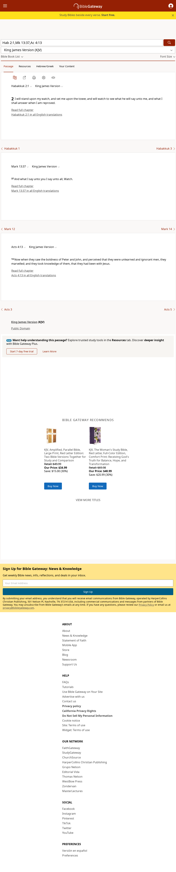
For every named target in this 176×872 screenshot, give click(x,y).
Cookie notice (71, 720)
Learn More (49, 351)
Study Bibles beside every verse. (87, 15)
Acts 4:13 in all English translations (33, 275)
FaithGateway (71, 748)
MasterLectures (72, 791)
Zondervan (69, 786)
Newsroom (69, 659)
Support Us (69, 664)
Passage (8, 66)
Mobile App (69, 645)
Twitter (67, 828)
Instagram (69, 813)
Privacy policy (71, 706)
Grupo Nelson (71, 767)
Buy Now (53, 486)
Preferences (70, 855)
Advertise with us (73, 696)
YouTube (67, 833)
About (66, 631)
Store (65, 650)
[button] (170, 5)
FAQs (65, 682)
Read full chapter (22, 110)
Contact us (69, 701)
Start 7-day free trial (22, 351)
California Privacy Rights (79, 711)
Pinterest (68, 818)
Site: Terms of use (73, 725)
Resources (25, 66)
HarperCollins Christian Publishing (84, 762)
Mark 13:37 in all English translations (35, 191)
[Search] (169, 42)
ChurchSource (71, 757)
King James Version (24, 322)
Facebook (68, 809)
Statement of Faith (74, 640)
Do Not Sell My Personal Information (87, 716)
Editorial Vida (70, 772)
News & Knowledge (74, 636)
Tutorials (68, 687)
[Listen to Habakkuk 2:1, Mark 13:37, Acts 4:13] (53, 77)
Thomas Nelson (72, 776)
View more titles (88, 500)
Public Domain (20, 328)
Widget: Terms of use (76, 730)
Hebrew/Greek (45, 66)
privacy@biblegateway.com (18, 607)
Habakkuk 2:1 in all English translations (36, 114)
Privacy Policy (146, 604)
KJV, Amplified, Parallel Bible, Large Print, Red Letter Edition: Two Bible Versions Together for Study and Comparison (65, 455)
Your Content (66, 66)
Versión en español (74, 851)
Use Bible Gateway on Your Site (82, 692)
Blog (65, 655)
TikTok (66, 823)
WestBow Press (72, 781)
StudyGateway (71, 752)
